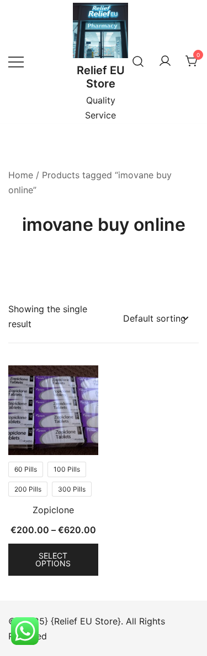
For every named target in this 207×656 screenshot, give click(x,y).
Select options (53, 559)
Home (20, 174)
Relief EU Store (101, 77)
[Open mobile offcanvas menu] (16, 61)
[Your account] (165, 61)
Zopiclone (53, 509)
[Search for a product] (138, 61)
